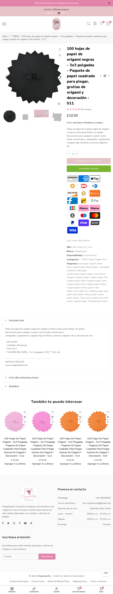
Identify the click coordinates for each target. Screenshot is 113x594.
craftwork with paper (77, 270)
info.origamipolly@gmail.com (96, 503)
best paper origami (87, 263)
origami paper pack (76, 284)
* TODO (14, 36)
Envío (69, 122)
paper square (73, 297)
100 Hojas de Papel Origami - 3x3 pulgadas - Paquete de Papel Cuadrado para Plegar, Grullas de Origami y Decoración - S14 (70, 447)
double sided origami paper (80, 273)
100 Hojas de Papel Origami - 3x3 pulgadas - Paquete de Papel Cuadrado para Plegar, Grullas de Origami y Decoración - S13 (42, 447)
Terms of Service (98, 581)
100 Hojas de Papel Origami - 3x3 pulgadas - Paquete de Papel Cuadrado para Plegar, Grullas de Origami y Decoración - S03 (97, 447)
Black (100, 263)
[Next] (59, 77)
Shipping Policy (80, 581)
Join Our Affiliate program (56, 9)
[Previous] (7, 77)
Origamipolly (80, 251)
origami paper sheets (77, 287)
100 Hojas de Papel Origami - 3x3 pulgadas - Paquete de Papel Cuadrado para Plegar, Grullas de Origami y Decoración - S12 (15, 447)
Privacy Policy (38, 581)
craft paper (104, 266)
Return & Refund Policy (59, 581)
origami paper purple (96, 284)
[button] (73, 109)
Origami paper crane (97, 280)
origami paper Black (76, 280)
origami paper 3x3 (99, 277)
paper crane (72, 290)
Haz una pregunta (78, 241)
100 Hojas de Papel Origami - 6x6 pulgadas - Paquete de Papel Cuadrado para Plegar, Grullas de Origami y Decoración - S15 (25, 588)
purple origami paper (77, 301)
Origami (70, 277)
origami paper (82, 277)
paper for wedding (88, 290)
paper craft (93, 287)
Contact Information (19, 581)
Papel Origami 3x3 (98, 259)
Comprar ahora (89, 169)
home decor (100, 273)
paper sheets (97, 294)
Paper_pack (85, 297)
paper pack (103, 290)
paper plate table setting (78, 294)
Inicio (5, 36)
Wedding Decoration (98, 301)
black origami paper (76, 266)
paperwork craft (100, 297)
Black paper (92, 266)
